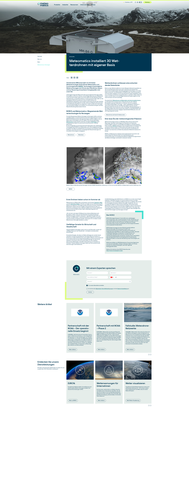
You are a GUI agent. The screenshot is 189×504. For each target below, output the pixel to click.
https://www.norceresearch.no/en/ (114, 250)
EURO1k (114, 125)
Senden (90, 292)
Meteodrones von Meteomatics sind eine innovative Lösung (127, 100)
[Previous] (149, 354)
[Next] (151, 354)
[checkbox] (87, 285)
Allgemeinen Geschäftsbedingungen (104, 288)
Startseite (40, 56)
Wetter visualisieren (135, 383)
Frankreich (96, 202)
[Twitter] (71, 78)
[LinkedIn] (77, 78)
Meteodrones (69, 121)
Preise (93, 4)
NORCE (81, 86)
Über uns (40, 59)
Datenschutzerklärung (122, 288)
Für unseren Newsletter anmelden (96, 285)
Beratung (147, 2)
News (39, 62)
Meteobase (94, 121)
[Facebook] (74, 78)
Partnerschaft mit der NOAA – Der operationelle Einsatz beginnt (78, 328)
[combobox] (108, 281)
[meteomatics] (46, 4)
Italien (101, 202)
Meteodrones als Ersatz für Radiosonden (115, 114)
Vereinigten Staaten (75, 203)
